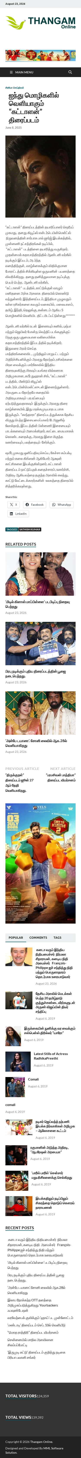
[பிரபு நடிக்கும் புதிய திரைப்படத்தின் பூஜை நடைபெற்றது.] (40, 645)
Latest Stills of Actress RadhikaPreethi (51, 1056)
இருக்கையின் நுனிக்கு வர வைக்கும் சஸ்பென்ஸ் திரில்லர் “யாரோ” (49, 1030)
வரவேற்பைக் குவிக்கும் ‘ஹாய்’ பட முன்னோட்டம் (40, 1318)
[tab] (15, 938)
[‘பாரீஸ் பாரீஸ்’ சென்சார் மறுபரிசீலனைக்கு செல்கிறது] (16, 1173)
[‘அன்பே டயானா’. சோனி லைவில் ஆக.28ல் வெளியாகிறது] (40, 714)
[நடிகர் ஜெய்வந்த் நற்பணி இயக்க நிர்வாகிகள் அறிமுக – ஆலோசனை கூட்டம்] (18, 1122)
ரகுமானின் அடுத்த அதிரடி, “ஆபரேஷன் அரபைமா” (49, 1149)
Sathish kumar (29, 529)
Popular (16, 937)
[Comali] (15, 1079)
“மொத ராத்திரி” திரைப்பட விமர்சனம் (33, 1332)
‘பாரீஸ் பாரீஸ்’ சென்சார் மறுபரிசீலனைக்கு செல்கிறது (52, 1175)
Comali (33, 1079)
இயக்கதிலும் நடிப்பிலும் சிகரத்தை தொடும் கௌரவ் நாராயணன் (55, 1202)
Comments (38, 937)
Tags (57, 937)
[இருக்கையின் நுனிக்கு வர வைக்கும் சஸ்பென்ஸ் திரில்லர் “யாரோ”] (13, 1029)
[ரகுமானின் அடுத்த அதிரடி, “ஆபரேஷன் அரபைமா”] (16, 1148)
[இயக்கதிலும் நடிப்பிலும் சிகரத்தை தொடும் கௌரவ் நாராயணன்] (18, 1199)
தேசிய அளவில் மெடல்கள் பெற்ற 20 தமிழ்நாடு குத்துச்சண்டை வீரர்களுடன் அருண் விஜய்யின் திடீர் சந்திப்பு (55, 1002)
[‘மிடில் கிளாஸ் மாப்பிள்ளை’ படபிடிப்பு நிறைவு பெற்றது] (40, 575)
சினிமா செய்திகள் (14, 87)
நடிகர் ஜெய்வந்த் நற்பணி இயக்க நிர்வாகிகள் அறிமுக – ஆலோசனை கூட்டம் (55, 1126)
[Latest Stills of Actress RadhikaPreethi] (18, 1054)
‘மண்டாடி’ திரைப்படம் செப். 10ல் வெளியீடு (36, 1325)
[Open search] (70, 72)
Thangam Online (41, 1442)
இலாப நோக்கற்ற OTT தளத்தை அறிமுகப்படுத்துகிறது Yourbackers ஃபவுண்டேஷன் (33, 1305)
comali (10, 1105)
